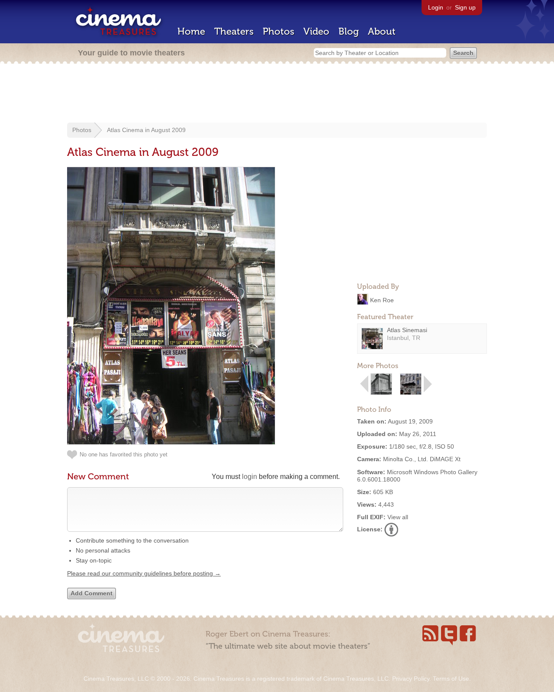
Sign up (465, 7)
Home (191, 31)
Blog (348, 31)
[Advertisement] (277, 93)
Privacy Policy (410, 678)
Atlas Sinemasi (407, 330)
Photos (278, 31)
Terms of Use (451, 678)
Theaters (234, 31)
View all (397, 517)
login (249, 476)
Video (316, 31)
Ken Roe (382, 299)
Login (435, 7)
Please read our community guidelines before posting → (144, 573)
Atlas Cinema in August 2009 (146, 129)
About (382, 31)
